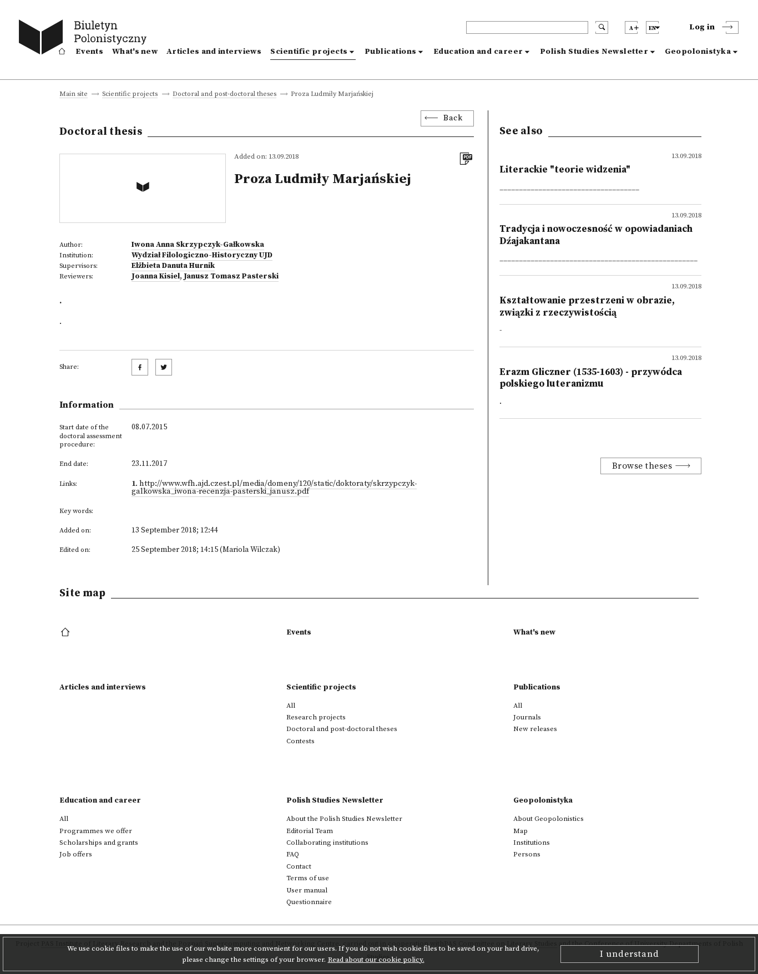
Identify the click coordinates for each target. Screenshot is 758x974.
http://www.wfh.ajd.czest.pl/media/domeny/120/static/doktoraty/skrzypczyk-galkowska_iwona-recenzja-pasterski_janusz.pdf (274, 487)
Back (452, 118)
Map (520, 830)
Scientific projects (309, 52)
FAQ (292, 854)
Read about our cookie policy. (376, 959)
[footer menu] (66, 633)
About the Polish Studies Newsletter (344, 818)
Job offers (75, 854)
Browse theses (642, 465)
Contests (300, 741)
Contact (298, 866)
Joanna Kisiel (156, 276)
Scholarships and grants (98, 842)
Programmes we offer (95, 830)
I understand (629, 954)
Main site (73, 94)
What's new (135, 52)
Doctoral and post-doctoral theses (224, 94)
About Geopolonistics (548, 818)
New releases (535, 728)
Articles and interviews (213, 52)
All (290, 705)
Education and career (478, 52)
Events (89, 52)
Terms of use (307, 878)
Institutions (531, 842)
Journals (527, 717)
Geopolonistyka (698, 52)
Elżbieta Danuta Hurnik (173, 266)
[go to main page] (85, 39)
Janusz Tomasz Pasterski (231, 276)
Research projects (316, 717)
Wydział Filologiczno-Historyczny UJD (202, 255)
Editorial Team (309, 830)
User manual (306, 890)
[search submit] (601, 27)
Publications (391, 52)
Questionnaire (309, 901)
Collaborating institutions (327, 842)
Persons (526, 854)
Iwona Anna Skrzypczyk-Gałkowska (198, 245)
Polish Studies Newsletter (594, 52)
